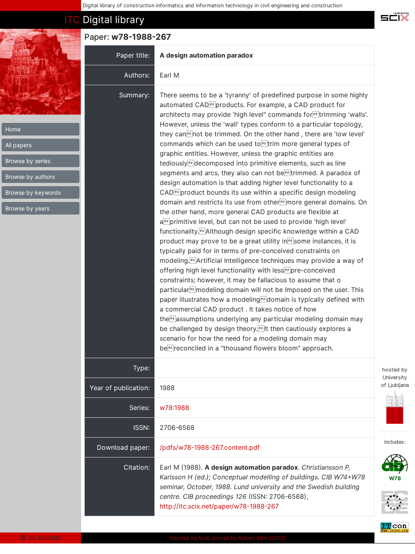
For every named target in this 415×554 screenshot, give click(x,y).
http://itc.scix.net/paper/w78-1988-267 (219, 506)
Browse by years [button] (27, 208)
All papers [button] (18, 145)
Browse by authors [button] (30, 176)
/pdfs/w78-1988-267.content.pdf (210, 447)
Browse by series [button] (27, 160)
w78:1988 (174, 408)
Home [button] (13, 129)
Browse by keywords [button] (33, 192)
